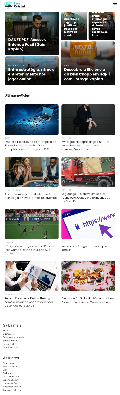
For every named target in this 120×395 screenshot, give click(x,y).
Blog (5, 369)
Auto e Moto (8, 363)
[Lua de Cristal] (14, 5)
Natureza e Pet (10, 383)
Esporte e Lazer (10, 380)
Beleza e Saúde (10, 366)
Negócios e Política (12, 386)
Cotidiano (7, 373)
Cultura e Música (11, 376)
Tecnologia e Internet (13, 390)
